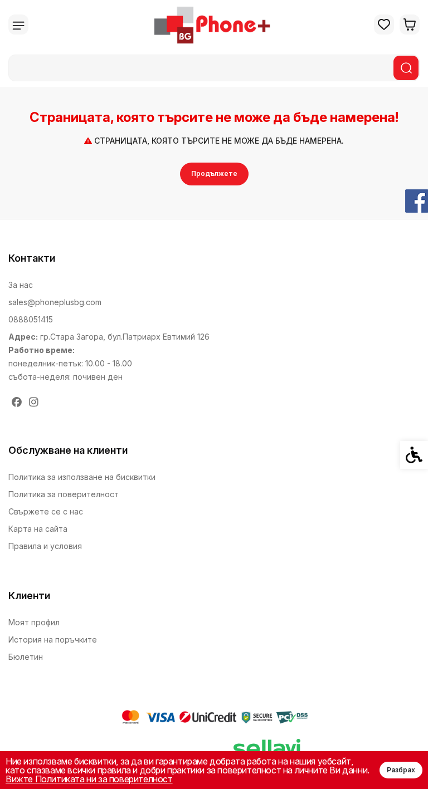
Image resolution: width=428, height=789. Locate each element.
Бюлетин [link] (25, 656)
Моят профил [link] (34, 622)
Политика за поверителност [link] (63, 494)
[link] (214, 24)
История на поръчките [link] (52, 639)
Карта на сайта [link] (37, 528)
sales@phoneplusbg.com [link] (54, 302)
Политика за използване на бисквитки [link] (81, 477)
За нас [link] (20, 285)
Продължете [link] (214, 173)
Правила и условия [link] (45, 546)
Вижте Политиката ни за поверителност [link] (89, 779)
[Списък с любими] (384, 24)
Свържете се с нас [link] (45, 511)
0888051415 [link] (30, 319)
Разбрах (401, 770)
